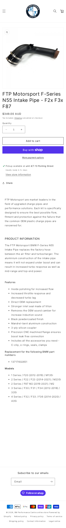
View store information (18, 174)
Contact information (36, 521)
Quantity (6, 123)
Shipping (18, 118)
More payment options (33, 157)
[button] (4, 11)
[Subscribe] (51, 481)
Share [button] (9, 183)
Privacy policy (37, 516)
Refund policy (20, 516)
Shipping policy (16, 521)
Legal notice (54, 521)
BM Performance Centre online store (31, 512)
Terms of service (54, 516)
